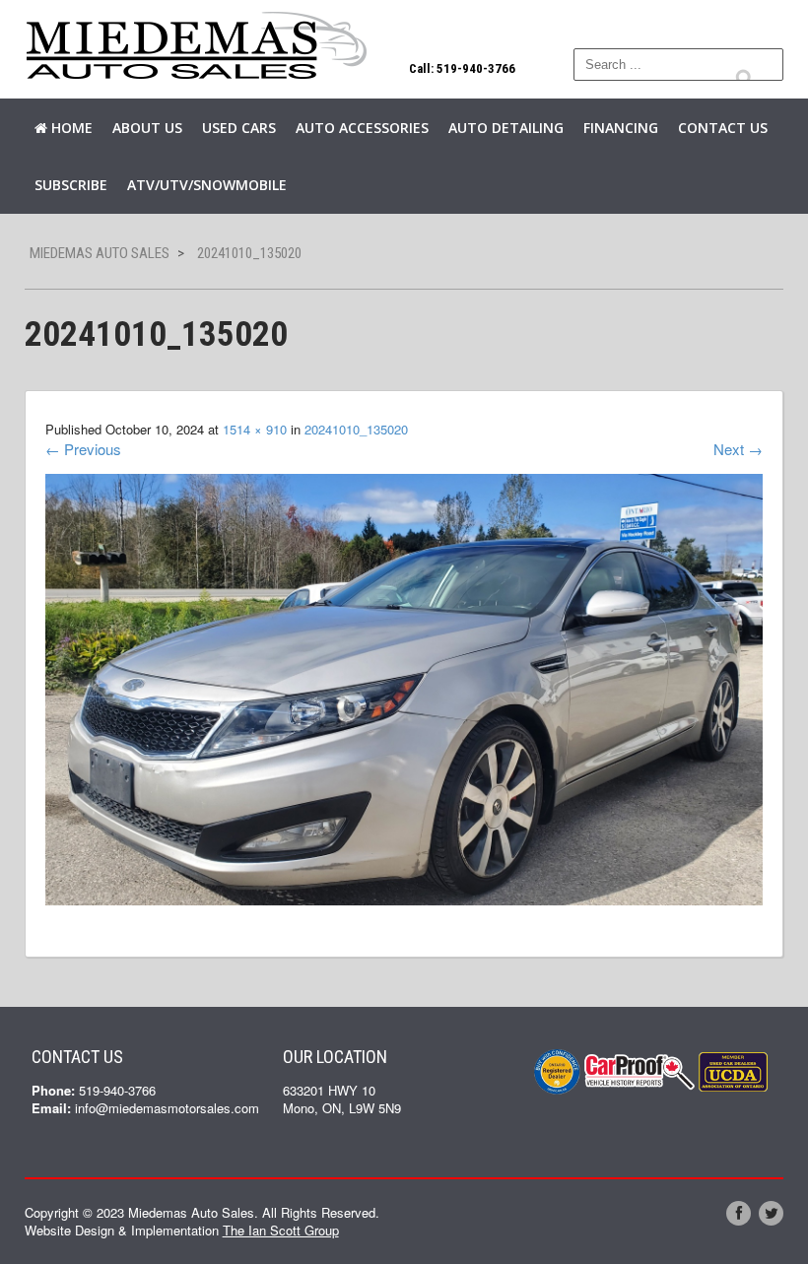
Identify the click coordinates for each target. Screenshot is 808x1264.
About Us (147, 127)
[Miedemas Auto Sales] (197, 47)
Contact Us (723, 127)
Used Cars (239, 127)
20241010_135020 (356, 429)
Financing (620, 127)
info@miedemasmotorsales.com (167, 1107)
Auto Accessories (362, 127)
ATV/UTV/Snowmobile (207, 184)
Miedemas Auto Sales (99, 253)
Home (70, 127)
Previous (83, 448)
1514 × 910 (255, 429)
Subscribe (70, 184)
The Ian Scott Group (281, 1230)
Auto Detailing (506, 127)
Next (738, 448)
